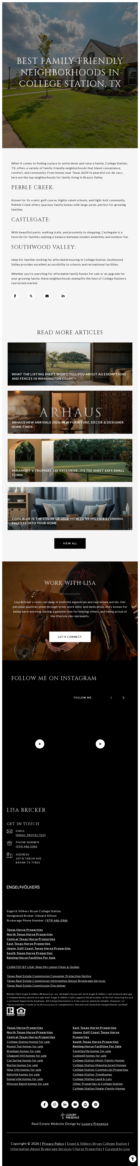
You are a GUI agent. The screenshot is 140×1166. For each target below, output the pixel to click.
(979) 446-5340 (26, 846)
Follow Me (83, 697)
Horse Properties (88, 1149)
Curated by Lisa (117, 1149)
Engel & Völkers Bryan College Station (97, 1144)
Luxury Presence (94, 1124)
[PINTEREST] (95, 1104)
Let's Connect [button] (70, 636)
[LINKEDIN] (65, 1104)
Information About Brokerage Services (41, 1149)
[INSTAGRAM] (54, 1104)
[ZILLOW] (85, 1104)
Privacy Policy (53, 1144)
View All (70, 543)
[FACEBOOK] (44, 1104)
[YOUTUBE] (75, 1104)
